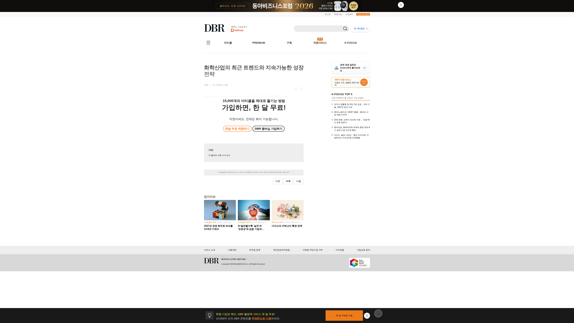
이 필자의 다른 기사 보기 (219, 155)
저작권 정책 (254, 250)
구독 (289, 42)
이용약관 (232, 250)
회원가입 (338, 14)
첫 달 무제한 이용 (344, 315)
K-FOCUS (351, 42)
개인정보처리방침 (281, 250)
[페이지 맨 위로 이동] (379, 314)
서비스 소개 (209, 250)
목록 (288, 181)
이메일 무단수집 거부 (313, 250)
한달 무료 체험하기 (237, 128)
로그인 (328, 14)
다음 (298, 181)
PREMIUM (258, 42)
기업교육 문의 (363, 14)
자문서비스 (320, 42)
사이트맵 (340, 250)
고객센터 (349, 14)
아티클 (228, 42)
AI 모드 (361, 28)
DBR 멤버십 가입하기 (268, 128)
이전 (277, 181)
